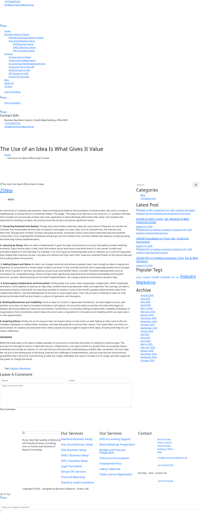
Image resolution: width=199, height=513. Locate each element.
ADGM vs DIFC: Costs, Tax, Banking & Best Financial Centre (162, 220)
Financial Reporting (73, 477)
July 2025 (145, 334)
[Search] (196, 184)
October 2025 (147, 324)
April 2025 (146, 340)
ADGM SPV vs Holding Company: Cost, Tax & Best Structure (167, 259)
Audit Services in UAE (19, 70)
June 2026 (145, 298)
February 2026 (148, 311)
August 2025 (147, 331)
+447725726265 (165, 481)
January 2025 (147, 350)
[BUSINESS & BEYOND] (3, 25)
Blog (6, 79)
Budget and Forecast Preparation (112, 451)
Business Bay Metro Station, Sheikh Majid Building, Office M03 (165, 446)
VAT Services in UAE (18, 73)
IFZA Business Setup (23, 44)
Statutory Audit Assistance (77, 482)
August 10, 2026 (144, 226)
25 (6, 190)
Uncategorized (148, 198)
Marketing (146, 282)
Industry (188, 276)
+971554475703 (12, 1)
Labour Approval (110, 469)
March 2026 (147, 308)
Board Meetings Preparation (117, 444)
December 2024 (149, 353)
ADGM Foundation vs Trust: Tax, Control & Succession (162, 240)
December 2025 (149, 318)
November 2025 (149, 321)
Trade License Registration (22, 60)
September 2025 (149, 327)
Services (8, 53)
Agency (139, 277)
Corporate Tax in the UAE (21, 66)
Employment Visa (110, 463)
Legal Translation (71, 466)
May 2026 (145, 301)
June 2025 (145, 337)
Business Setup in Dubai (16, 34)
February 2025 (148, 347)
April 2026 (146, 305)
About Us (9, 83)
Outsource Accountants (114, 458)
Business (146, 277)
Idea (177, 277)
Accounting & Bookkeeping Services (27, 63)
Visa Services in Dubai (20, 57)
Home (7, 31)
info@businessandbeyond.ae (19, 4)
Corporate (165, 276)
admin (11, 199)
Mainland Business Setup (76, 439)
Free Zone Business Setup (22, 40)
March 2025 (147, 344)
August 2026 (147, 295)
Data (173, 277)
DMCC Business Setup (24, 47)
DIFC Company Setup (24, 50)
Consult (155, 276)
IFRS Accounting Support (115, 439)
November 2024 (149, 357)
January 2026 (147, 314)
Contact (8, 86)
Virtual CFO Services (19, 76)
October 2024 (147, 360)
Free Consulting (12, 91)
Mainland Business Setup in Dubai (26, 37)
